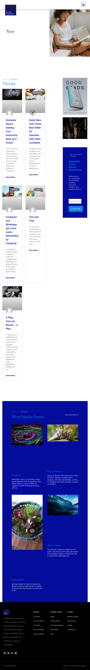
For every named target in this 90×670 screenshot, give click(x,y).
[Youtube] (15, 653)
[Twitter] (5, 653)
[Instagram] (8, 653)
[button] (83, 5)
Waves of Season (54, 545)
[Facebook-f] (12, 653)
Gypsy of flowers (54, 471)
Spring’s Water (18, 579)
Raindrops (16, 475)
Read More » (10, 177)
